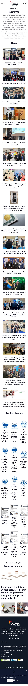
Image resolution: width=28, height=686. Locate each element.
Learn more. (14, 677)
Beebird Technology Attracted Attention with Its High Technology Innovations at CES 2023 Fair (14, 382)
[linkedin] (18, 638)
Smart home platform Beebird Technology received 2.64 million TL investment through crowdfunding (14, 404)
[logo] (14, 3)
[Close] (26, 670)
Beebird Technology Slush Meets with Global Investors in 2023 (14, 293)
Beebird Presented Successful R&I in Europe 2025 (14, 144)
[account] (24, 3)
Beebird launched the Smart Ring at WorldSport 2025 (14, 63)
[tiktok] (12, 638)
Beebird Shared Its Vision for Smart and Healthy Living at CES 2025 (14, 164)
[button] (2, 3)
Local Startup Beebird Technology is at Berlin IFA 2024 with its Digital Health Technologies (14, 186)
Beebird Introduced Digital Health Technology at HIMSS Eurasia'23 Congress (14, 315)
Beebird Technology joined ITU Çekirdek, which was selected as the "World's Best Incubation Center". (14, 359)
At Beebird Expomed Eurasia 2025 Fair (14, 83)
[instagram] (9, 638)
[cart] (26, 3)
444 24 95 (6, 656)
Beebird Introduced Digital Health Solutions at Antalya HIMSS (14, 273)
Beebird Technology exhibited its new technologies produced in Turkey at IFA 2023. (14, 337)
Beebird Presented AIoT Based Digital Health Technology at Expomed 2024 (14, 252)
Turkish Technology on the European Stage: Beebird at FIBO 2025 (14, 123)
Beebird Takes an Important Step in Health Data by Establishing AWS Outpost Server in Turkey (14, 208)
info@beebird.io (8, 655)
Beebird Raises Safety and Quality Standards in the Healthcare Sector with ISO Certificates (14, 231)
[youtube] (15, 638)
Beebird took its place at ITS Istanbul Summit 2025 (13, 103)
